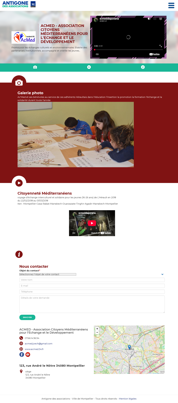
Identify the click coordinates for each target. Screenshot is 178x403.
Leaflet (149, 373)
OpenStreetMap (156, 373)
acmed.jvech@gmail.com (38, 343)
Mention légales (127, 398)
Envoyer (27, 317)
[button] (129, 347)
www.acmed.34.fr (34, 349)
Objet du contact (29, 270)
